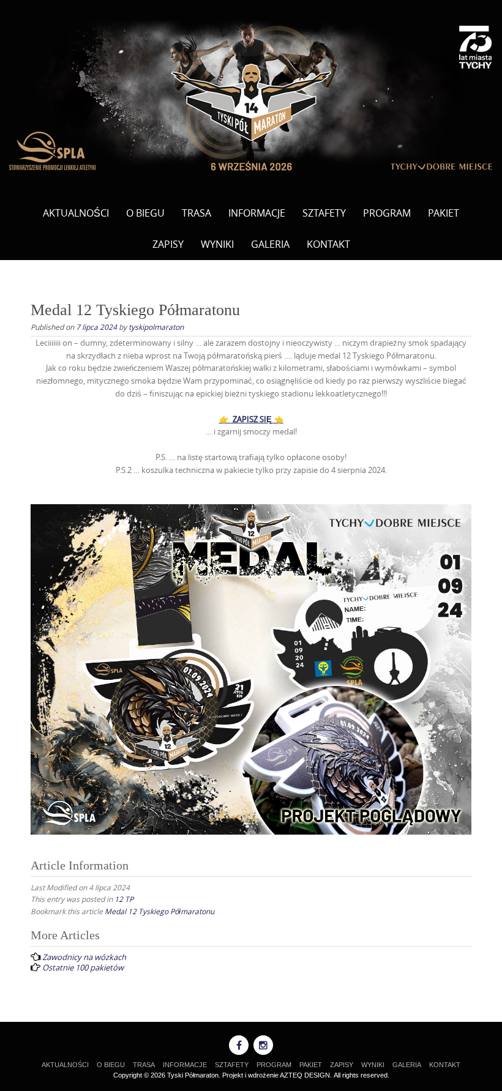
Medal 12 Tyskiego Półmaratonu (159, 911)
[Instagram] (263, 1045)
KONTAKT (328, 244)
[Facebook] (239, 1045)
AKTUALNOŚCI (76, 213)
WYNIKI (217, 244)
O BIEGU (145, 213)
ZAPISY (168, 244)
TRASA (196, 213)
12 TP (123, 899)
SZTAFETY (324, 213)
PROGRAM (387, 213)
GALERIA (270, 244)
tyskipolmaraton (156, 327)
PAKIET (443, 213)
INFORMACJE (256, 213)
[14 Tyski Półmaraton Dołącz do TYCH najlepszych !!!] (251, 96)
